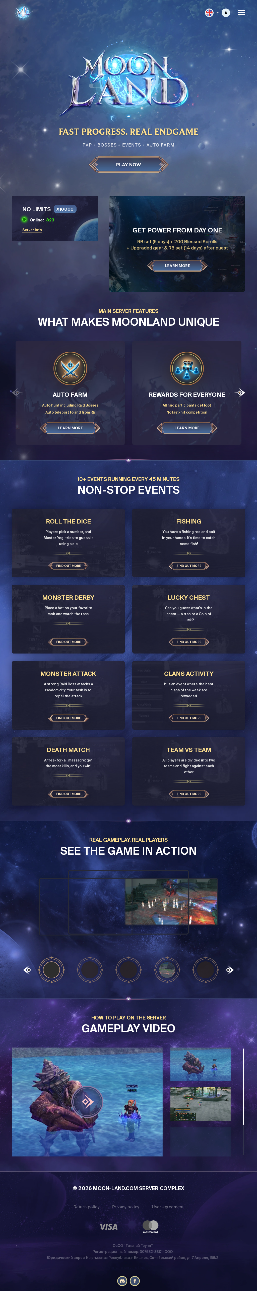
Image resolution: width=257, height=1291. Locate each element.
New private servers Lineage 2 (128, 1268)
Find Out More (68, 566)
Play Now (128, 164)
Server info (32, 230)
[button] (239, 393)
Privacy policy (125, 1207)
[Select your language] (212, 13)
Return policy (87, 1207)
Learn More (177, 266)
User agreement (167, 1207)
